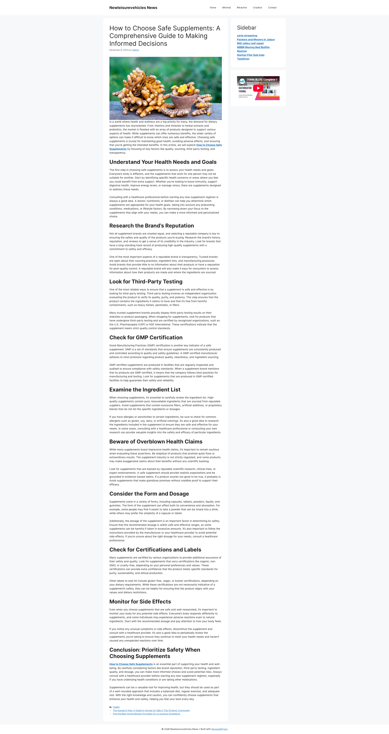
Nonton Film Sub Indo (250, 55)
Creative (257, 7)
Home (213, 7)
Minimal (226, 7)
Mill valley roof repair (250, 43)
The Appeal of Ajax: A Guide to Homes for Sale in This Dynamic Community (151, 710)
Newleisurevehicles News (133, 7)
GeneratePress (219, 729)
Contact (272, 7)
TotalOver (243, 58)
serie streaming (247, 35)
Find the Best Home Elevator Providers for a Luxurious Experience (146, 713)
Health (116, 707)
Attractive (242, 7)
